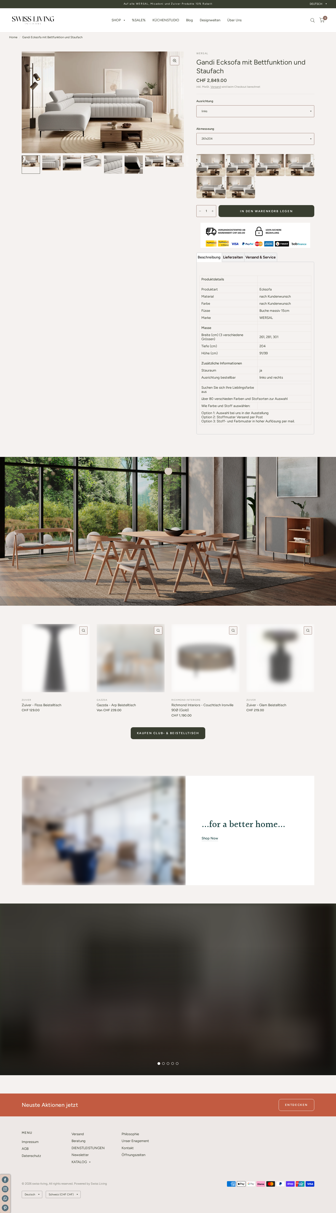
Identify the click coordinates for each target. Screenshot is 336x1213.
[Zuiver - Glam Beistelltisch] (280, 658)
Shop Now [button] (210, 838)
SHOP (116, 20)
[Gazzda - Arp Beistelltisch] (131, 658)
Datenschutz (31, 1156)
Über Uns (234, 20)
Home (13, 37)
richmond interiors (185, 699)
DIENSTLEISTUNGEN (88, 1148)
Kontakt (128, 1148)
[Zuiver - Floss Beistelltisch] (56, 658)
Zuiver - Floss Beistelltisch (41, 705)
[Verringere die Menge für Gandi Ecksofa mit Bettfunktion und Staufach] (200, 211)
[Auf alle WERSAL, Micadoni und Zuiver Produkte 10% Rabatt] (168, 4)
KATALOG (79, 1162)
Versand (216, 86)
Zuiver (26, 699)
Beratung (78, 1141)
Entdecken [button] (296, 1105)
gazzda (102, 699)
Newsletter (80, 1155)
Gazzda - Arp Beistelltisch (116, 705)
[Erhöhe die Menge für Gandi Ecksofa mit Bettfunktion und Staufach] (212, 211)
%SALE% (139, 20)
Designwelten (210, 20)
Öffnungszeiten (133, 1155)
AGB (25, 1149)
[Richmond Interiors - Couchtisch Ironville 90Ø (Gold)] (205, 658)
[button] (33, 1054)
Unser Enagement (135, 1141)
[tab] (209, 257)
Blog (189, 20)
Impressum (30, 1142)
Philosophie (130, 1134)
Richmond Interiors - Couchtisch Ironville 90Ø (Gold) (202, 707)
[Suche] (312, 20)
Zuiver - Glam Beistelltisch (266, 705)
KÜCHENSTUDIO (165, 20)
